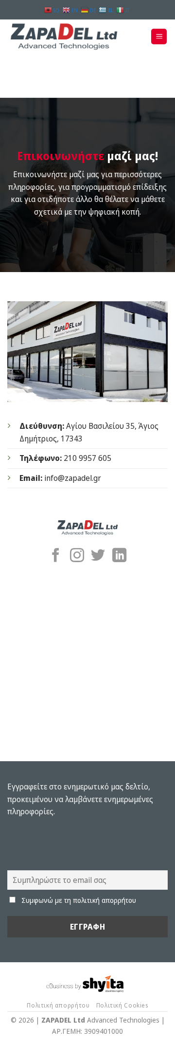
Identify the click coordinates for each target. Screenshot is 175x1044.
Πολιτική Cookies (122, 1005)
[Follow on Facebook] (56, 556)
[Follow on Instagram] (77, 556)
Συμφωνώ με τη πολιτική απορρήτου (78, 900)
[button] (159, 37)
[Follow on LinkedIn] (119, 556)
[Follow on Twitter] (98, 556)
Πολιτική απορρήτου (58, 1005)
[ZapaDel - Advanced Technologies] (68, 36)
